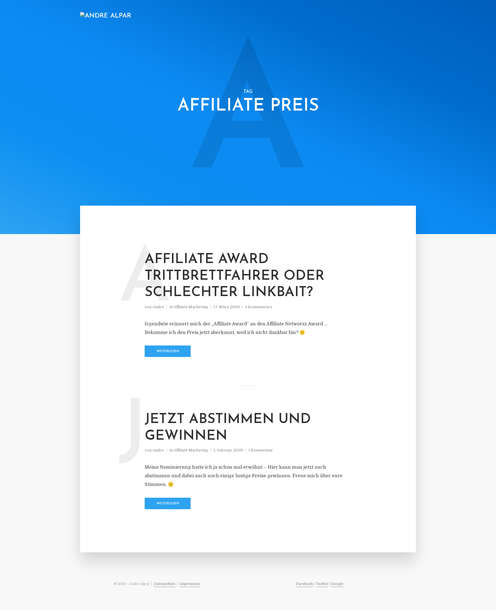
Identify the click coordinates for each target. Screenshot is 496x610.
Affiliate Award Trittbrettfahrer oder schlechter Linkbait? (234, 276)
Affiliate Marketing (288, 16)
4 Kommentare (258, 307)
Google (337, 584)
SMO (343, 16)
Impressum (190, 584)
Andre (158, 307)
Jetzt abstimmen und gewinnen (228, 428)
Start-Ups (366, 16)
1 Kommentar (260, 450)
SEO (255, 16)
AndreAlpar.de (400, 16)
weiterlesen (167, 351)
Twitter (322, 584)
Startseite (184, 16)
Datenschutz (164, 584)
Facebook (304, 584)
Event (324, 16)
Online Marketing (223, 16)
